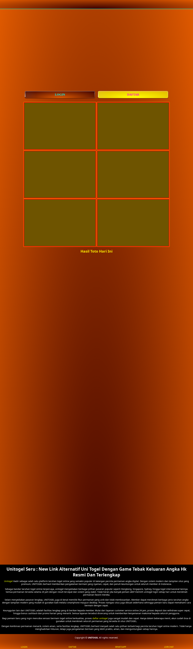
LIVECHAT (169, 646)
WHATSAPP (120, 646)
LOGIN (60, 94)
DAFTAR (133, 94)
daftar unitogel (100, 618)
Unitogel (8, 581)
